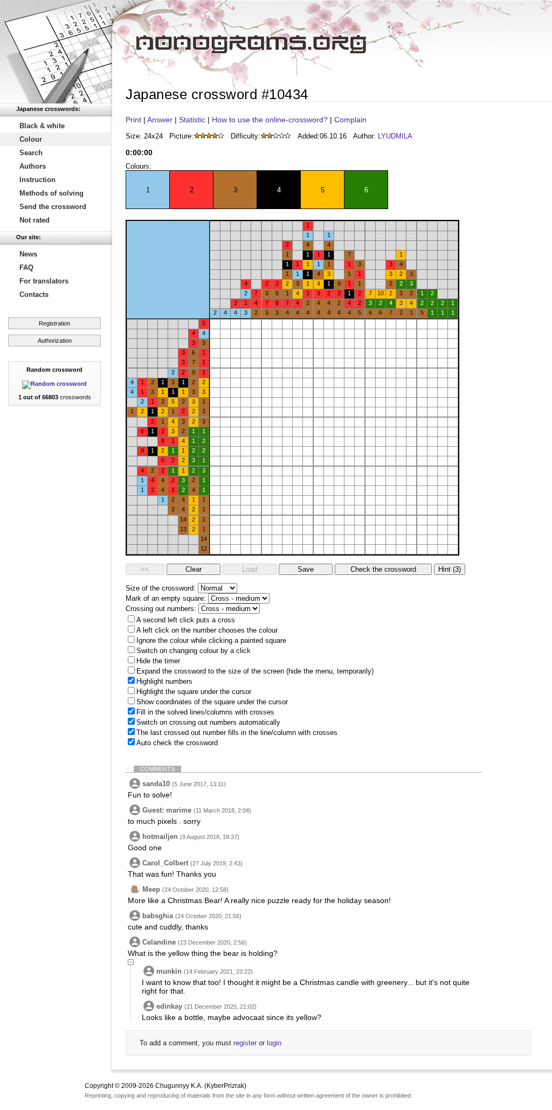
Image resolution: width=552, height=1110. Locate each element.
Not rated (34, 220)
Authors (32, 166)
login (274, 1043)
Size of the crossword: (161, 588)
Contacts (34, 294)
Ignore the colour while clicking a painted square (211, 640)
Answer (159, 119)
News (28, 254)
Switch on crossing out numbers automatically (208, 722)
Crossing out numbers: (161, 609)
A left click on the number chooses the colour (207, 630)
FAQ (26, 267)
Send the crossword (52, 207)
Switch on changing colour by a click (193, 651)
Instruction (37, 180)
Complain (350, 119)
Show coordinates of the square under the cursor (212, 702)
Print (133, 119)
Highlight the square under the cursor (193, 692)
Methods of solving (51, 193)
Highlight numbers (164, 681)
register (245, 1043)
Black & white (42, 126)
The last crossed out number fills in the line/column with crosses (236, 733)
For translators (43, 281)
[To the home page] (56, 51)
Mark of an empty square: (166, 598)
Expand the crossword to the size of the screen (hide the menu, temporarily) (255, 671)
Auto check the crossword (177, 743)
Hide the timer (158, 661)
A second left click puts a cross (185, 620)
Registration (54, 323)
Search (31, 153)
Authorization (55, 340)
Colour (30, 139)
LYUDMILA (395, 136)
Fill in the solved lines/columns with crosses (205, 712)
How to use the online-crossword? (270, 119)
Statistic (192, 119)
